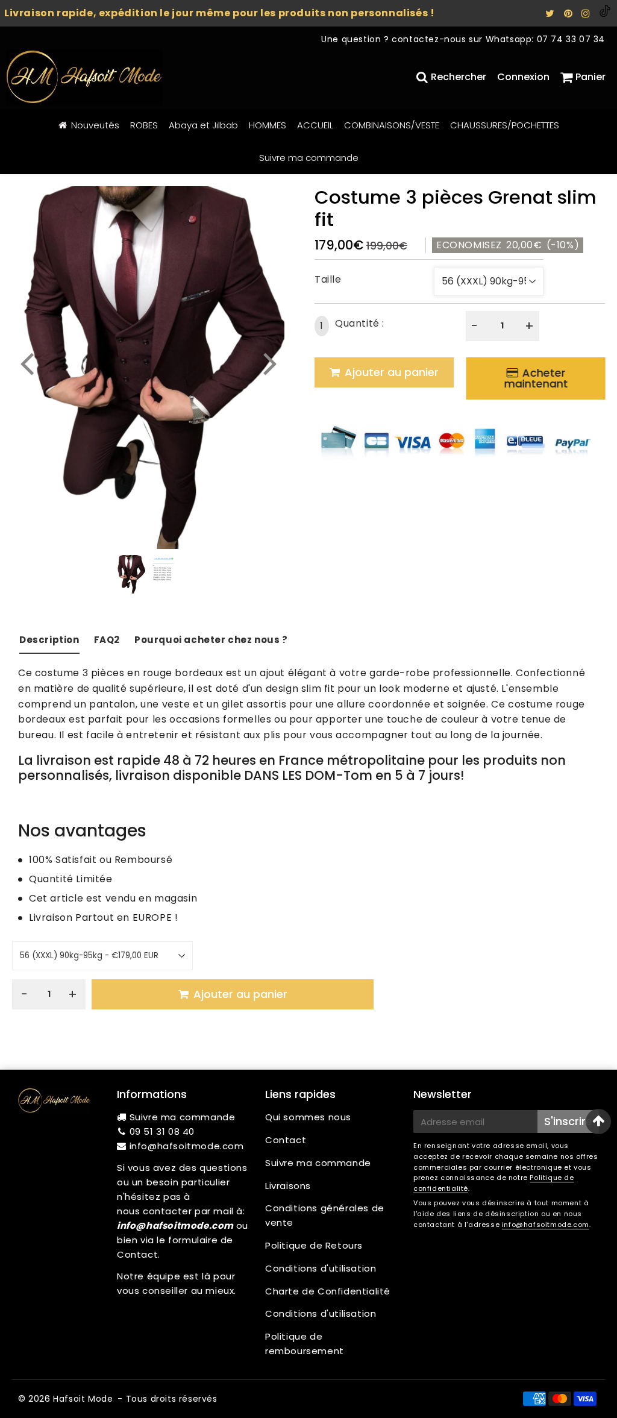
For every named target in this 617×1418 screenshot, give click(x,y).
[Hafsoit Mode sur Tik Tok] (605, 13)
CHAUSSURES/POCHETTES (504, 125)
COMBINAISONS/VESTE (391, 125)
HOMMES (267, 125)
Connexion (523, 77)
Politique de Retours (314, 1245)
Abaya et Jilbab (203, 125)
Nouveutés (95, 125)
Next (269, 362)
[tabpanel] (130, 574)
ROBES (144, 125)
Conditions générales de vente (324, 1215)
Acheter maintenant (536, 378)
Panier (590, 77)
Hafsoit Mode (83, 1399)
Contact (285, 1140)
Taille (328, 279)
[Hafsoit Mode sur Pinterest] (569, 13)
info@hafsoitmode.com (187, 1146)
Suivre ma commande (309, 157)
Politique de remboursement (304, 1343)
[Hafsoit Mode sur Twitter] (551, 13)
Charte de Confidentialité (327, 1291)
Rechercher (458, 77)
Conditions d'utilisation (320, 1268)
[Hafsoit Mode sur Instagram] (587, 13)
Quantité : (352, 324)
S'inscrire (568, 1121)
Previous (26, 362)
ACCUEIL (315, 125)
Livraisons (288, 1185)
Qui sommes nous (308, 1117)
